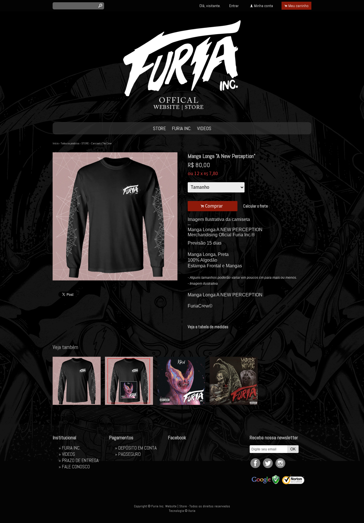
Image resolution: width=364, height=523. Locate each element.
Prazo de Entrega (80, 460)
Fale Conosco (76, 466)
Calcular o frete (255, 206)
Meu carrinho (298, 5)
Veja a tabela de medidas (208, 326)
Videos (204, 128)
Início (56, 143)
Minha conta (263, 5)
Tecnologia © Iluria (182, 510)
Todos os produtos (70, 143)
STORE (159, 128)
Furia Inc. (181, 128)
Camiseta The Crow (101, 143)
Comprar (212, 206)
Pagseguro (129, 454)
